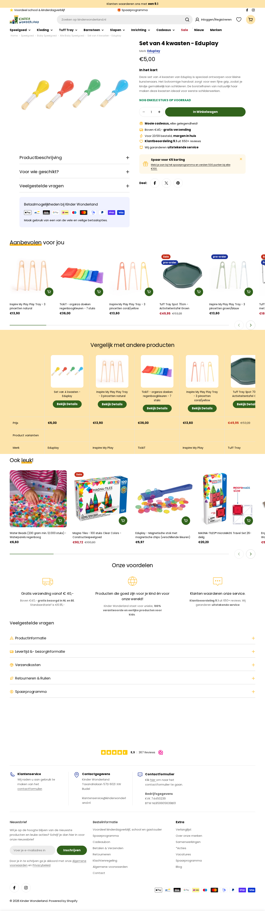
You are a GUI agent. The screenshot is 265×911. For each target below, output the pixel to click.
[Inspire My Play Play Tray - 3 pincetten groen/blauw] (232, 275)
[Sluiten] (241, 159)
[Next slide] (250, 325)
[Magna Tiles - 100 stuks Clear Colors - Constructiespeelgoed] (101, 498)
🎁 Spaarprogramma (132, 10)
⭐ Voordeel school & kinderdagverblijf (37, 10)
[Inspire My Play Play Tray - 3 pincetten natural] (33, 275)
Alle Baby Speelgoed (72, 35)
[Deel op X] (166, 183)
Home (14, 35)
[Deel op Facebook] (154, 183)
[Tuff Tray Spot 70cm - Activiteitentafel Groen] (182, 275)
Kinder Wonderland (34, 901)
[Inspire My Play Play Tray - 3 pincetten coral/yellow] (132, 275)
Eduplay (153, 51)
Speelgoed (27, 35)
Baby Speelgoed (47, 35)
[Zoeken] (187, 19)
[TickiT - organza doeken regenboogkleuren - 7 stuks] (83, 275)
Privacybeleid (41, 865)
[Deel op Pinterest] (178, 183)
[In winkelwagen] (49, 292)
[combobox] (125, 19)
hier (153, 780)
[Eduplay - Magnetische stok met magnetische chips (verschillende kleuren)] (163, 498)
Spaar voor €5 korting (168, 160)
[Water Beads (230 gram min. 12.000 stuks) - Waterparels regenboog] (38, 498)
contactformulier (29, 789)
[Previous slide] (239, 325)
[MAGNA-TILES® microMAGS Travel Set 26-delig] (226, 498)
